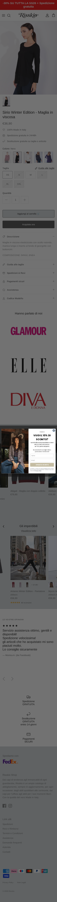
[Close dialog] (54, 430)
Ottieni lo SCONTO (42, 465)
